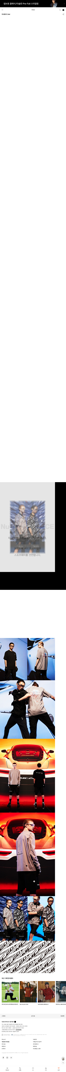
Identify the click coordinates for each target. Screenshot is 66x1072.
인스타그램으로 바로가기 (7, 1057)
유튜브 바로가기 (11, 1057)
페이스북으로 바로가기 (3, 1057)
